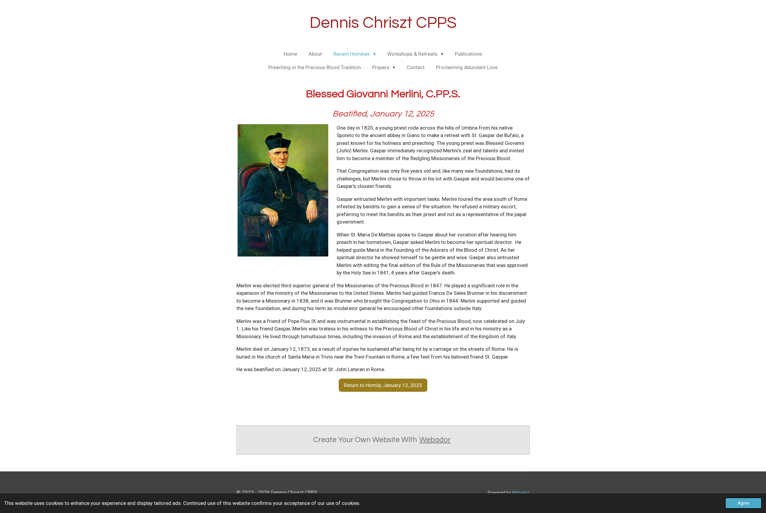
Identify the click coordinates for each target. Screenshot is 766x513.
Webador (435, 440)
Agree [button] (743, 503)
